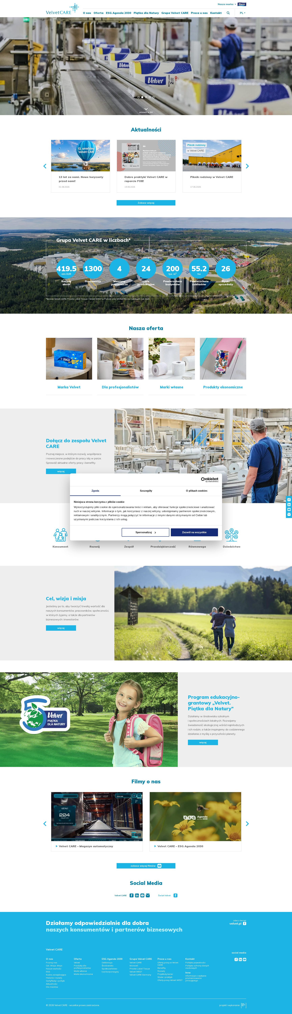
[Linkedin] (137, 895)
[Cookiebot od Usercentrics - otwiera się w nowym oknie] (203, 479)
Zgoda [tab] (95, 490)
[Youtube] (142, 895)
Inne (187, 972)
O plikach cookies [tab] (196, 490)
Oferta (98, 13)
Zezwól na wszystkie (194, 532)
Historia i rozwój (54, 977)
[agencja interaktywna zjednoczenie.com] (243, 1006)
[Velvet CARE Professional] (120, 340)
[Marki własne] (172, 340)
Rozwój (95, 546)
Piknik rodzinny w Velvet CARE (211, 177)
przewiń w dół (146, 112)
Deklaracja (107, 962)
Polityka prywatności (195, 962)
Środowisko (107, 965)
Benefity (161, 968)
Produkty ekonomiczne (223, 387)
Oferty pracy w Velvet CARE (167, 963)
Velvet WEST (136, 971)
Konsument (60, 546)
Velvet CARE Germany (140, 974)
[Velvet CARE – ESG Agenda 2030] (195, 816)
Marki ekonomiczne (83, 974)
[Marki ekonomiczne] (223, 340)
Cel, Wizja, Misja (54, 965)
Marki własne (171, 387)
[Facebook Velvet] (175, 895)
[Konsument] (60, 535)
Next (247, 166)
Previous (44, 166)
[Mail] (148, 895)
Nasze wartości (53, 968)
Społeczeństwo (109, 968)
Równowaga (197, 546)
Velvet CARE (54, 949)
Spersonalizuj (144, 532)
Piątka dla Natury (146, 13)
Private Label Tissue (140, 968)
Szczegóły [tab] (146, 490)
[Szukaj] (228, 12)
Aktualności (146, 129)
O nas (87, 13)
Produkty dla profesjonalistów (82, 966)
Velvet (77, 962)
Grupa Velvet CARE (174, 13)
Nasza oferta (146, 328)
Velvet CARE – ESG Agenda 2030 (180, 846)
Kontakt (216, 13)
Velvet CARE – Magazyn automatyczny (86, 846)
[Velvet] (242, 4)
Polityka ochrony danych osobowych (197, 966)
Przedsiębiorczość (163, 546)
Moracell (134, 965)
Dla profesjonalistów (120, 387)
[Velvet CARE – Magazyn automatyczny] (97, 816)
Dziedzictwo (231, 546)
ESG (48, 971)
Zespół (129, 546)
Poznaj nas (51, 962)
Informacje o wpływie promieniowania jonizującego (195, 978)
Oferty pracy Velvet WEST (169, 980)
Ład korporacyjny (110, 971)
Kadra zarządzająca (56, 974)
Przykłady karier (165, 974)
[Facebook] (131, 895)
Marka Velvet (69, 387)
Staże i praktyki (164, 977)
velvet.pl (235, 923)
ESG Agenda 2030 (118, 13)
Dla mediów (52, 987)
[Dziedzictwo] (231, 534)
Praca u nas (199, 13)
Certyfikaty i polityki (55, 981)
